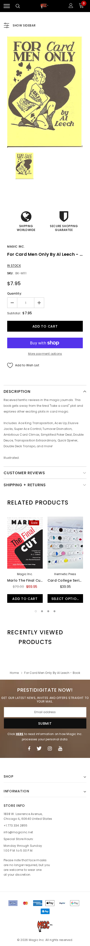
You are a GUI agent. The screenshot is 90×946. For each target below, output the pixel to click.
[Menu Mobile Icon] (7, 6)
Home (14, 673)
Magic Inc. (16, 246)
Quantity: (14, 293)
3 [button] (48, 611)
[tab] (37, 502)
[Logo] (44, 6)
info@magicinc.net (18, 832)
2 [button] (42, 611)
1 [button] (36, 611)
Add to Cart (25, 598)
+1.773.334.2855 (16, 825)
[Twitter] (39, 748)
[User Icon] (71, 6)
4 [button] (54, 611)
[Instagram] (50, 748)
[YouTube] (60, 748)
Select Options (66, 598)
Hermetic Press (65, 574)
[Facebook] (29, 748)
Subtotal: (14, 313)
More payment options (45, 354)
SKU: (10, 273)
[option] (45, 92)
